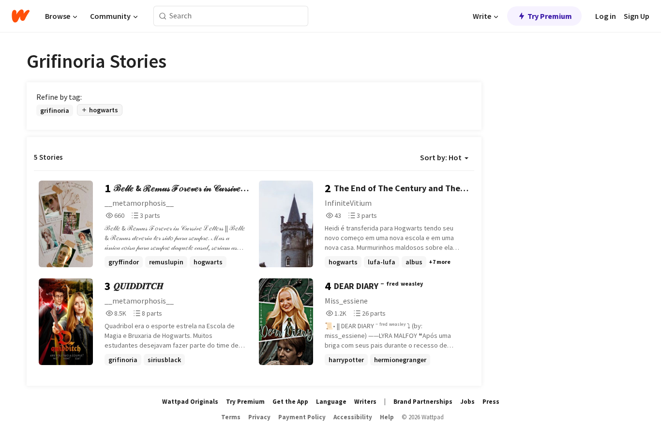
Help (387, 417)
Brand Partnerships (422, 401)
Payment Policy (302, 417)
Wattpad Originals (190, 401)
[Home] (21, 16)
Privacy (259, 417)
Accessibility (352, 417)
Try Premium (549, 16)
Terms (230, 417)
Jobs (467, 401)
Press (490, 401)
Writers (365, 401)
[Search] (162, 16)
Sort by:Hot (441, 157)
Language (331, 401)
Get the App (290, 401)
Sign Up (636, 16)
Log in (605, 16)
